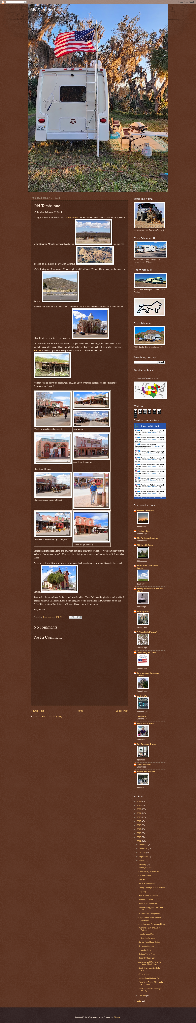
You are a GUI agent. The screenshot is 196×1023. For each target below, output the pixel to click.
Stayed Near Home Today (149, 942)
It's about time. (143, 531)
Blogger (117, 1017)
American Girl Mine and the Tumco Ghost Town (149, 963)
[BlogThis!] (72, 617)
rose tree (37, 350)
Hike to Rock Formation (148, 896)
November (143, 848)
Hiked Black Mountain (147, 903)
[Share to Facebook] (78, 617)
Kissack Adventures (145, 511)
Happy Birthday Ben (146, 958)
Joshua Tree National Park (149, 978)
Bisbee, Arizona (145, 868)
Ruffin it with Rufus (145, 723)
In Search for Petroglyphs (149, 914)
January (142, 996)
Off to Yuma (143, 974)
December (143, 844)
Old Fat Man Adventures (147, 538)
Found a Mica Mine (146, 934)
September (144, 856)
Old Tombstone (71, 217)
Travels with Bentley (146, 772)
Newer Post (37, 710)
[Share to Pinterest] (80, 617)
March (142, 860)
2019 (139, 821)
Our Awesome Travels (146, 744)
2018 (139, 825)
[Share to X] (75, 617)
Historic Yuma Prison (147, 954)
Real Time (149, 498)
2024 (139, 801)
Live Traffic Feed (150, 426)
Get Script (141, 498)
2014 (139, 841)
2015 (139, 837)
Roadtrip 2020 (143, 611)
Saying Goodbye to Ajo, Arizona (151, 888)
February (143, 864)
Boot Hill (141, 880)
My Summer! (43, 9)
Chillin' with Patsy (145, 545)
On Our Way (142, 696)
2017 (139, 829)
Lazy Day (142, 892)
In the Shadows (144, 764)
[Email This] (70, 617)
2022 (139, 809)
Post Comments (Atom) (52, 716)
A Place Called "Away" (147, 632)
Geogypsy (141, 716)
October (142, 852)
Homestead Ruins (145, 899)
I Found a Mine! (145, 950)
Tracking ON (158, 498)
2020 (139, 817)
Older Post (122, 710)
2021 (139, 813)
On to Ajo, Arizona (146, 946)
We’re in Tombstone (146, 884)
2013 (139, 1001)
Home (79, 710)
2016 (139, 833)
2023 (139, 805)
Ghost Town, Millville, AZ (148, 872)
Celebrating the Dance (146, 652)
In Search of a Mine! (146, 938)
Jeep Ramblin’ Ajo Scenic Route (151, 924)
